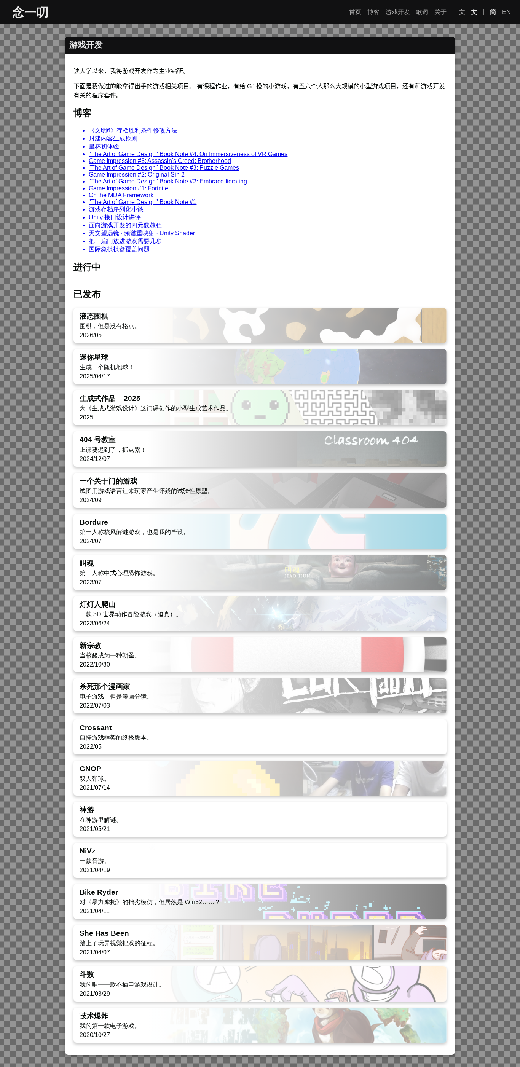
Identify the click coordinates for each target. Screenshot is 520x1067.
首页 (355, 12)
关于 (440, 12)
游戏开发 (398, 12)
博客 (373, 12)
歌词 (422, 12)
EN (506, 12)
